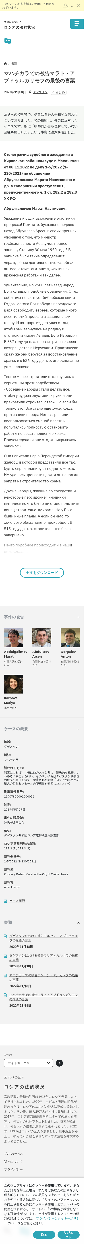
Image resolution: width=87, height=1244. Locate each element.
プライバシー (13, 1169)
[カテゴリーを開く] (59, 1063)
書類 (14, 63)
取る (44, 1235)
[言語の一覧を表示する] (68, 5)
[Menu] (77, 24)
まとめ (60, 92)
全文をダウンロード (42, 572)
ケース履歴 (17, 901)
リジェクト (68, 1235)
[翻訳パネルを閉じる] (79, 5)
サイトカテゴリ (19, 1063)
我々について (13, 1162)
